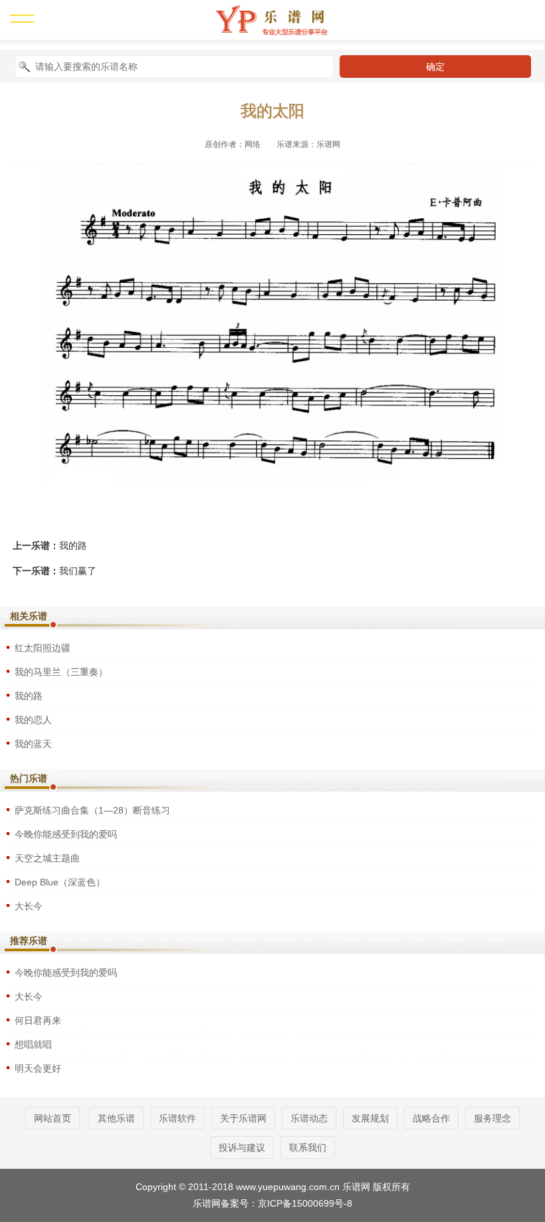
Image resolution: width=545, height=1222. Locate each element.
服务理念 (492, 1118)
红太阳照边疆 (42, 648)
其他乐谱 (116, 1118)
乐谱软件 (177, 1118)
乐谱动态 (309, 1118)
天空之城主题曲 (47, 858)
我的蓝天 (33, 743)
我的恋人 (33, 719)
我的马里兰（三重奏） (61, 672)
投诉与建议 (242, 1147)
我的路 (73, 545)
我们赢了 (77, 570)
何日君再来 (38, 1020)
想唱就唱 (33, 1044)
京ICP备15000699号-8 (305, 1203)
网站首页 (52, 1118)
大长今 (29, 906)
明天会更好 (38, 1068)
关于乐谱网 (243, 1118)
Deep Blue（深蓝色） (60, 882)
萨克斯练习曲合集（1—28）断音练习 (92, 810)
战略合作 (431, 1118)
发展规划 (370, 1118)
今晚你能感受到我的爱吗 (66, 834)
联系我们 (307, 1147)
